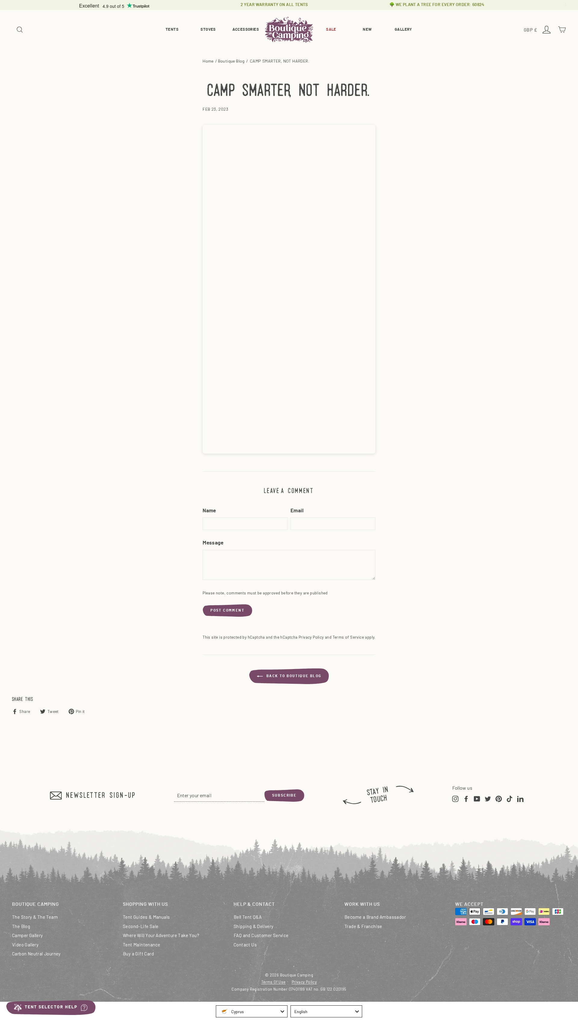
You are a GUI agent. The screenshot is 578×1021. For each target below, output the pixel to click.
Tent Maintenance (141, 944)
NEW (367, 30)
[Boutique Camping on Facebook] (466, 798)
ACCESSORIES (245, 30)
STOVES (208, 30)
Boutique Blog (231, 60)
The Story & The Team (35, 917)
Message (213, 542)
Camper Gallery (27, 935)
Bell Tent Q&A (248, 917)
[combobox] (251, 1011)
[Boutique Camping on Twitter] (488, 798)
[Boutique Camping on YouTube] (477, 798)
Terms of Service (348, 637)
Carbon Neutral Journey (36, 953)
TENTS (172, 30)
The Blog (21, 926)
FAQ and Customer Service (261, 935)
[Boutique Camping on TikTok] (509, 798)
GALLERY (403, 30)
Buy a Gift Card (138, 953)
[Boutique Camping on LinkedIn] (520, 798)
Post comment (227, 610)
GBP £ (531, 30)
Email (297, 510)
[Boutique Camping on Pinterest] (499, 798)
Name (209, 510)
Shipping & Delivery (254, 926)
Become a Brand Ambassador (375, 917)
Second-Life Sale (140, 926)
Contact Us (245, 944)
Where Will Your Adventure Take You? (161, 935)
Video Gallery (25, 944)
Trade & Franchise (363, 926)
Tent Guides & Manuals (146, 917)
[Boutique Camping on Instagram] (455, 798)
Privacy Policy (311, 637)
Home (208, 60)
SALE (331, 30)
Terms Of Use (273, 981)
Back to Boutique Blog (293, 676)
